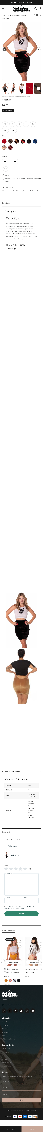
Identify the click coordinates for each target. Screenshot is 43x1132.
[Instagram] (4, 1010)
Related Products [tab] (8, 931)
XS (29, 794)
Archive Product (37, 15)
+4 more (4, 984)
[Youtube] (32, 1010)
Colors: (4, 136)
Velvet (30, 790)
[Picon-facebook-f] (9, 1010)
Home (4, 15)
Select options (11, 962)
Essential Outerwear (8, 96)
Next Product (40, 15)
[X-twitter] (15, 1010)
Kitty (33, 808)
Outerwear (16, 15)
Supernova (32, 820)
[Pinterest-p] (27, 1010)
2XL (32, 797)
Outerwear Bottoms (20, 96)
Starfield (31, 817)
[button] (38, 49)
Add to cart (11, 1129)
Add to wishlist (5, 169)
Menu (3, 8)
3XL (35, 797)
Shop (9, 15)
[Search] (36, 8)
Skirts (24, 15)
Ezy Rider (31, 803)
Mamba (30, 810)
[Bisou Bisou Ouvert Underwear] (31, 951)
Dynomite (31, 801)
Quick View (17, 945)
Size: (3, 119)
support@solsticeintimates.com (21, 2)
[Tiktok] (21, 1010)
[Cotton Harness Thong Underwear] (11, 951)
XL (29, 797)
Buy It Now (32, 1129)
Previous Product (34, 15)
